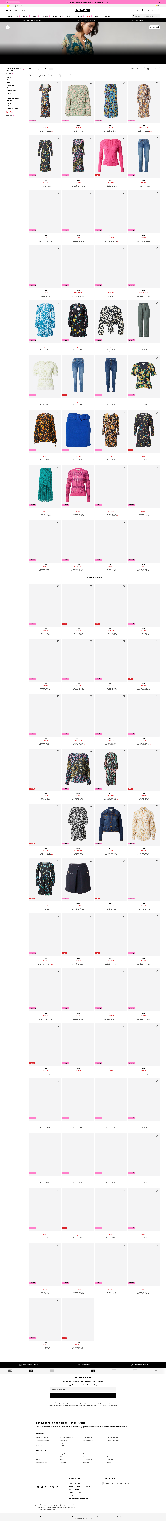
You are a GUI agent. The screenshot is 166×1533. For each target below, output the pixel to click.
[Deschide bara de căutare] (133, 16)
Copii (24, 10)
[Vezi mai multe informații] (45, 133)
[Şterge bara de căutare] (158, 16)
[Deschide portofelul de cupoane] (137, 10)
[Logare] (142, 10)
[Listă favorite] (153, 10)
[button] (137, 68)
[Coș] (159, 10)
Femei (8, 10)
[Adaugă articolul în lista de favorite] (58, 83)
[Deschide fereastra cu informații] (159, 2)
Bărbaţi (16, 10)
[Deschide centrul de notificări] (148, 10)
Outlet (10, 5)
